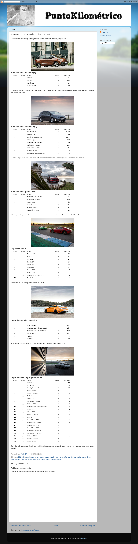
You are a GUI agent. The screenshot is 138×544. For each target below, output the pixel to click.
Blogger (83, 538)
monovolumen (87, 457)
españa (64, 457)
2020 (20, 457)
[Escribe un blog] (34, 454)
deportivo (58, 457)
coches (33, 457)
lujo (75, 457)
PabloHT (105, 32)
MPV (12, 459)
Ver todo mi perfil (105, 35)
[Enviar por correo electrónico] (32, 454)
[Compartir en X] (36, 454)
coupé (52, 457)
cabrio (28, 457)
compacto (40, 457)
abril (23, 457)
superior (42, 459)
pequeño (18, 459)
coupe (47, 457)
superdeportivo (33, 459)
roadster (24, 459)
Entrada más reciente (21, 526)
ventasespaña (56, 459)
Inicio (55, 526)
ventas (48, 459)
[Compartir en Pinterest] (41, 454)
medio (79, 457)
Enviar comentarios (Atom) (29, 530)
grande (70, 457)
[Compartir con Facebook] (39, 454)
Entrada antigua (87, 526)
